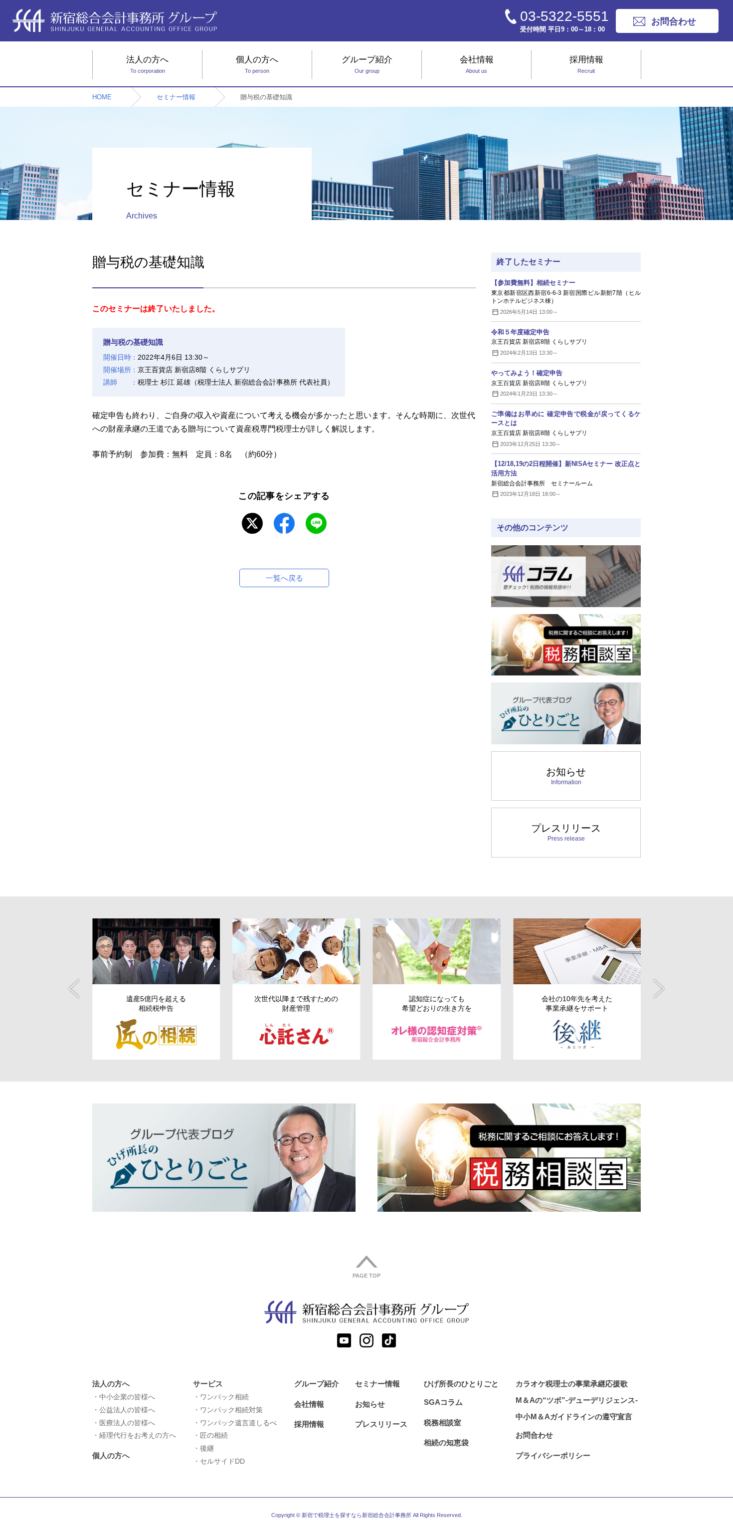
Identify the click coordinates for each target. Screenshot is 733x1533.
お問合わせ (534, 1435)
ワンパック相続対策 (231, 1410)
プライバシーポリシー (553, 1455)
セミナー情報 (176, 97)
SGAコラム (443, 1402)
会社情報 (477, 64)
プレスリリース (566, 832)
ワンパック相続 (224, 1397)
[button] (74, 989)
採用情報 (586, 64)
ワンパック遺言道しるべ (238, 1423)
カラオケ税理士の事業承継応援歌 (572, 1383)
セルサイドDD (222, 1461)
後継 (207, 1448)
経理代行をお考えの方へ (137, 1435)
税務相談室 (442, 1422)
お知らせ (566, 776)
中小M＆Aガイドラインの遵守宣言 (574, 1416)
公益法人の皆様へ (127, 1410)
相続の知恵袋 (446, 1442)
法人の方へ (147, 64)
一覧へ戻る (284, 578)
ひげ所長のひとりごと (461, 1383)
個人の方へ (257, 64)
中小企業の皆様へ (127, 1397)
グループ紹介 (367, 64)
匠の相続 (214, 1435)
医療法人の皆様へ (127, 1423)
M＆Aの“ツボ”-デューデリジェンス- (577, 1400)
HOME (102, 97)
